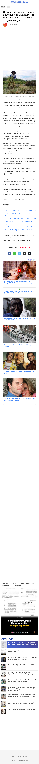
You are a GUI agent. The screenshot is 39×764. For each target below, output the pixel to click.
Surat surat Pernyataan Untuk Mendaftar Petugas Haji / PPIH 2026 (17, 584)
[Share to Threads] (24, 253)
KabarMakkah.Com (23, 760)
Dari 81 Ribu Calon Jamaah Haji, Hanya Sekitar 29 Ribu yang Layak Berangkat (22, 680)
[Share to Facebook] (9, 253)
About (13, 756)
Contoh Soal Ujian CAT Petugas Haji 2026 (21, 665)
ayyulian (16, 24)
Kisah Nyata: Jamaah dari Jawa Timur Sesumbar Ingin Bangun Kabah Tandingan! (23, 658)
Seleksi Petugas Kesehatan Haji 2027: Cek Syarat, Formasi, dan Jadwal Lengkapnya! (21, 673)
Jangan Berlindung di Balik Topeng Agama (21, 709)
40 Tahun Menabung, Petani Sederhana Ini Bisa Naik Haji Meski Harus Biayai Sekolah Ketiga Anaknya (18, 16)
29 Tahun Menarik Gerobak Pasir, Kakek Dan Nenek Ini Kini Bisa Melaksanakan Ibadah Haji (20, 221)
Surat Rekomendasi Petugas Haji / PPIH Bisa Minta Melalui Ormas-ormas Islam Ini (22, 644)
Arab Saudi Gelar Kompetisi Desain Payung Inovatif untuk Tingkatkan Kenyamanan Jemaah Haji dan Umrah (23, 688)
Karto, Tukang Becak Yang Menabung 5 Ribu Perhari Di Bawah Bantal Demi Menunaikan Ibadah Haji (20, 213)
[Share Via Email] (29, 253)
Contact (19, 756)
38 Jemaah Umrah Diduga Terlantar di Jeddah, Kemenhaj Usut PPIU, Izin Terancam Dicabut (22, 695)
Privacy (25, 756)
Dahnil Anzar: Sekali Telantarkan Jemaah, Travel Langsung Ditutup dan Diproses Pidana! (23, 702)
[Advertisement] (19, 47)
